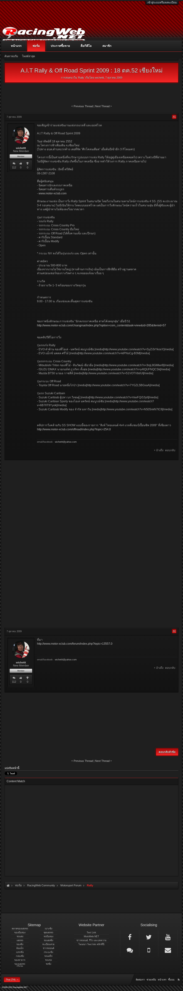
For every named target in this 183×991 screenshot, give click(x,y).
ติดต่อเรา (140, 979)
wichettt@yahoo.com (66, 441)
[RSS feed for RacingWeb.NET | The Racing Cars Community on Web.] (179, 975)
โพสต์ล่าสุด (28, 56)
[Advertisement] (91, 489)
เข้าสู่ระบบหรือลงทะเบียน (162, 2)
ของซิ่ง (19, 944)
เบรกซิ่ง (20, 952)
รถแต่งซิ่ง (48, 940)
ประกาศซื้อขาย (60, 45)
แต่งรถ (20, 940)
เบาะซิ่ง (48, 928)
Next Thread (102, 106)
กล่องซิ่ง (20, 956)
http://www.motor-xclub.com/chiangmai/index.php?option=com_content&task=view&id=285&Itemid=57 (101, 325)
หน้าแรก (16, 45)
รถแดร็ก (48, 956)
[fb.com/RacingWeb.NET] (129, 937)
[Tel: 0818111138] (148, 950)
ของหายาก (19, 960)
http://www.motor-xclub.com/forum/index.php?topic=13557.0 (74, 643)
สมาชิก (107, 45)
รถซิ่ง (48, 964)
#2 (174, 631)
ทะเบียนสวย (48, 944)
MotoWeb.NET (91, 936)
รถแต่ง (20, 936)
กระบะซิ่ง (48, 952)
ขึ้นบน (171, 979)
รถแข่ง (48, 960)
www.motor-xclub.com (52, 193)
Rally (81, 77)
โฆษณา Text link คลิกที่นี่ (91, 944)
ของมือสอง (19, 932)
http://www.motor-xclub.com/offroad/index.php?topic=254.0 (74, 429)
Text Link (91, 932)
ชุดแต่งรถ (48, 932)
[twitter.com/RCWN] (148, 937)
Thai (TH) (10, 979)
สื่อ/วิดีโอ (86, 45)
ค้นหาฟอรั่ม (11, 56)
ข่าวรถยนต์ (48, 948)
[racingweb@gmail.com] (167, 950)
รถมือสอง (48, 936)
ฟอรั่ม (36, 45)
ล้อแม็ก (20, 948)
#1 (174, 116)
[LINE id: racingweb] (129, 950)
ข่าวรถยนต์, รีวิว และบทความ (91, 940)
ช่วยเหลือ (151, 979)
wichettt (99, 77)
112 (14, 167)
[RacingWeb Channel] (167, 937)
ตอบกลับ (170, 450)
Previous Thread (83, 106)
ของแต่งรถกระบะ (19, 965)
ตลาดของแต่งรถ (20, 928)
